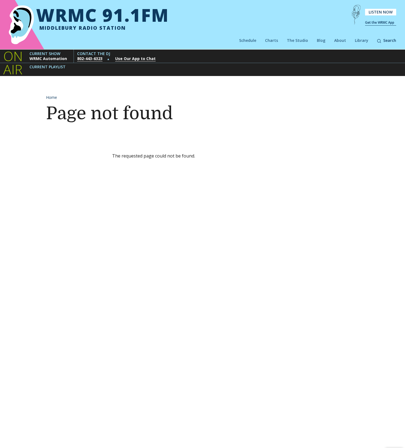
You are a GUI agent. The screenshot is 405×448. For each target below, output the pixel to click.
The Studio (297, 40)
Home (51, 97)
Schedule (247, 40)
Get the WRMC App (379, 22)
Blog (321, 40)
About (340, 40)
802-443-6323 (89, 58)
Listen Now (381, 12)
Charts (271, 40)
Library (361, 40)
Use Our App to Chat (135, 58)
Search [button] (389, 40)
